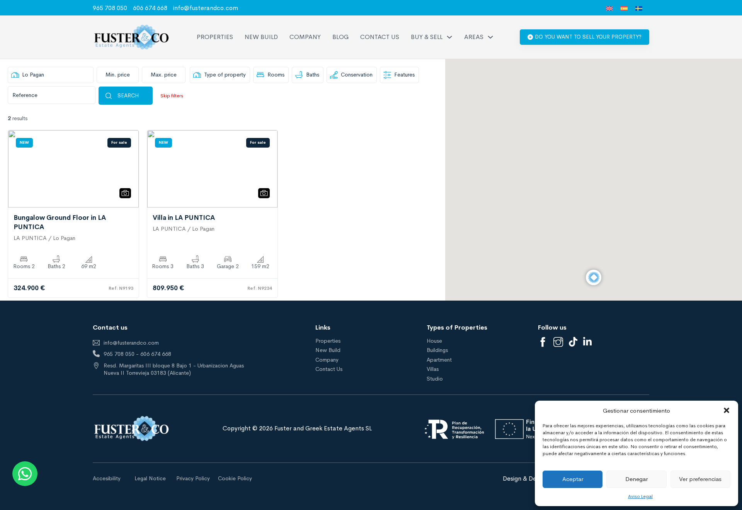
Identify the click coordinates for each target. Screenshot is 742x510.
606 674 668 (150, 8)
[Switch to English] (609, 8)
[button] (726, 410)
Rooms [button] (275, 74)
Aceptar (572, 479)
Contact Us (328, 369)
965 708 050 (110, 8)
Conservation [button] (357, 74)
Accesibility (107, 478)
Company (305, 37)
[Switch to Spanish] (624, 8)
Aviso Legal (640, 496)
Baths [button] (312, 74)
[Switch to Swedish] (638, 8)
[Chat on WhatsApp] (24, 473)
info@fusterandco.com (205, 8)
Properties (215, 37)
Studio (435, 378)
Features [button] (404, 74)
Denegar (636, 479)
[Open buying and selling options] (449, 37)
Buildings (437, 350)
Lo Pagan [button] (33, 74)
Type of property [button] (225, 74)
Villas (433, 369)
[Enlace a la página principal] (131, 37)
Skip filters (171, 96)
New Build (261, 37)
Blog (340, 37)
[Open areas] (490, 37)
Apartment (439, 359)
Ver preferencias (700, 479)
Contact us (379, 37)
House (434, 340)
